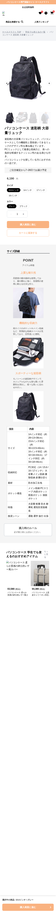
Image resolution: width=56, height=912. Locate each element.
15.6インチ (14, 190)
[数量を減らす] (11, 214)
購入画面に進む (28, 224)
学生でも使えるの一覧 (35, 32)
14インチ (27, 190)
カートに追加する (28, 233)
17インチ (41, 190)
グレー (12, 206)
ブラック (23, 206)
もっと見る (46, 554)
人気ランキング (41, 22)
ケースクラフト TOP (11, 32)
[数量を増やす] (23, 214)
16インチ (13, 195)
